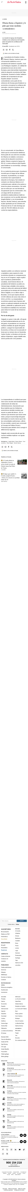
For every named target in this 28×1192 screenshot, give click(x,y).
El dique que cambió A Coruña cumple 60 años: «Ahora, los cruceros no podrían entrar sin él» (10, 476)
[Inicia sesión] (25, 2)
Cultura (3, 1018)
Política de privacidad (12, 1188)
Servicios (3, 970)
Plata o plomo (19, 1013)
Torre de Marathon (6, 1039)
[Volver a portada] (14, 2)
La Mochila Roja (19, 1023)
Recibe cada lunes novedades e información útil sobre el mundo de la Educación (15, 1081)
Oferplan (3, 972)
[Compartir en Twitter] (13, 49)
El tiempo (3, 1033)
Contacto (3, 979)
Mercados (17, 1030)
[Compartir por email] (6, 49)
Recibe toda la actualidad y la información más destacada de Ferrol (15, 1109)
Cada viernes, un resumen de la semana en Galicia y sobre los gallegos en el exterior (16, 1098)
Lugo (16, 950)
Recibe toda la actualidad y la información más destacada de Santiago (15, 1116)
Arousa (17, 936)
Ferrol (16, 945)
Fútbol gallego (5, 1054)
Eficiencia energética (6, 987)
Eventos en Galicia (6, 977)
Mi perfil (3, 945)
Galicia (3, 1001)
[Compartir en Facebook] (10, 49)
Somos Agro (4, 1023)
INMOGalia (4, 974)
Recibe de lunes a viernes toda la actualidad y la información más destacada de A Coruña (15, 1104)
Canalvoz (14, 1173)
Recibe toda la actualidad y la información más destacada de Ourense (15, 1127)
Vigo (16, 960)
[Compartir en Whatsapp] (3, 49)
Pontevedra (18, 955)
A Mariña (17, 933)
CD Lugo (3, 1046)
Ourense (17, 953)
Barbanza (17, 938)
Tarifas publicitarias (6, 967)
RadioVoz (4, 1173)
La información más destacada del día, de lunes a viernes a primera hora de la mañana (16, 1064)
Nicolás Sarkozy (17, 443)
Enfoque (17, 1018)
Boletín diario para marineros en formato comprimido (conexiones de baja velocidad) (16, 1092)
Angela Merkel (11, 441)
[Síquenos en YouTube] (20, 1149)
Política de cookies (21, 1188)
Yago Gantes (4, 481)
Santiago (17, 958)
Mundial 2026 (4, 1037)
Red (16, 1011)
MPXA (12, 1174)
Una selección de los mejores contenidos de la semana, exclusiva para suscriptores (15, 1075)
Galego (17, 924)
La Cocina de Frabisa (21, 1008)
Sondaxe (9, 1173)
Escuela (17, 1038)
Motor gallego (4, 1056)
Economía (4, 1003)
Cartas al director (5, 956)
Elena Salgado (10, 443)
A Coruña (17, 931)
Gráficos (3, 1021)
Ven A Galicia (18, 1016)
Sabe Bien (18, 1001)
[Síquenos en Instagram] (11, 1149)
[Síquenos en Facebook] (3, 1149)
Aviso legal (5, 1188)
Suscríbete (4, 939)
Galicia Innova (19, 1026)
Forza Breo (4, 1051)
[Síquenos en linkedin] (15, 1149)
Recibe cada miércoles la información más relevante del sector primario (16, 1087)
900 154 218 (14, 1162)
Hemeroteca (4, 936)
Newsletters (4, 947)
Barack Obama (18, 441)
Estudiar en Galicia (20, 1006)
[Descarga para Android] (24, 1135)
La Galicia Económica (7, 1030)
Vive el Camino (19, 1021)
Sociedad (3, 1016)
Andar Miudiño (5, 1049)
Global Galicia (19, 1003)
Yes (16, 1035)
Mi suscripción (5, 931)
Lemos (17, 948)
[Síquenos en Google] (7, 1154)
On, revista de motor (20, 1040)
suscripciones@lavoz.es (14, 1166)
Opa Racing (4, 1044)
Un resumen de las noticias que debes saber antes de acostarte (16, 1069)
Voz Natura (19, 1173)
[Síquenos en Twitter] (7, 1149)
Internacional (4, 1008)
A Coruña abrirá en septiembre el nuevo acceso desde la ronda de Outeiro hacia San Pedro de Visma (8, 464)
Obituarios (4, 1028)
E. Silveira (3, 469)
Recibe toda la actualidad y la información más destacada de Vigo (15, 1121)
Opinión (3, 1011)
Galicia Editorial (17, 1174)
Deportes (3, 1013)
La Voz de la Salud (20, 999)
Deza (16, 943)
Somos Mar (4, 1026)
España (3, 1006)
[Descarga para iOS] (21, 1135)
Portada (3, 999)
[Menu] (2, 2)
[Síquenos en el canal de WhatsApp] (3, 1154)
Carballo (17, 940)
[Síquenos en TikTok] (24, 1149)
